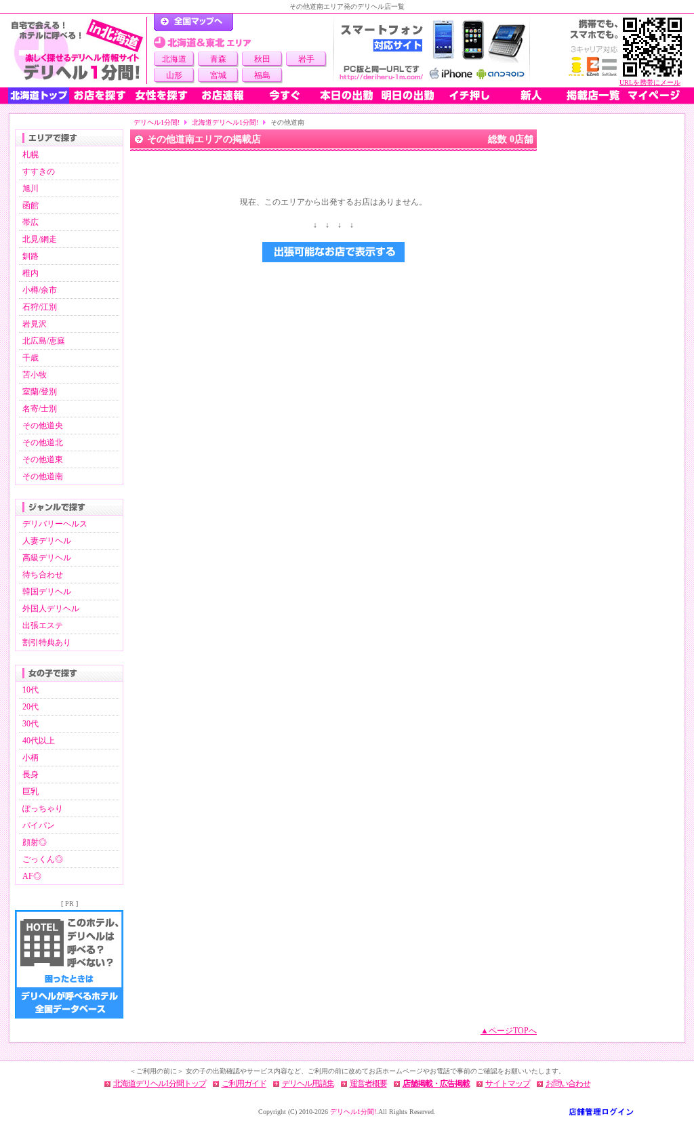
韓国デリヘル (46, 591)
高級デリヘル (46, 557)
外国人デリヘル (50, 608)
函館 (30, 205)
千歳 (30, 358)
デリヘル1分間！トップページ (193, 22)
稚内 (30, 273)
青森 (218, 59)
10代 (30, 690)
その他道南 (42, 476)
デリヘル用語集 (308, 1083)
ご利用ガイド (244, 1083)
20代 (30, 707)
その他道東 (42, 459)
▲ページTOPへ (509, 1030)
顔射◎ (34, 842)
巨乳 (30, 791)
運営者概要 (368, 1083)
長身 (30, 774)
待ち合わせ (42, 574)
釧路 (30, 256)
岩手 (306, 59)
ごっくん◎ (42, 859)
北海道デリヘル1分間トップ (159, 1083)
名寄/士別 (39, 408)
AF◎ (31, 876)
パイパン (38, 825)
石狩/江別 (39, 307)
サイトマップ (507, 1083)
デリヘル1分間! (157, 122)
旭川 (30, 188)
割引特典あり (46, 642)
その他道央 (42, 425)
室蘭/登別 (39, 391)
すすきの (38, 171)
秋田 (262, 59)
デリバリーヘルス (54, 524)
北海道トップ (38, 95)
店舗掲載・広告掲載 (436, 1083)
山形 (174, 75)
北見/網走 (39, 239)
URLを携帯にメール (649, 82)
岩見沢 (34, 324)
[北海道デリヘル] (77, 50)
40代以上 (38, 740)
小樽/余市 (39, 290)
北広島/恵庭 (43, 341)
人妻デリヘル (46, 540)
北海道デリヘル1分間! (225, 122)
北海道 (174, 59)
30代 (30, 723)
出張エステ (42, 625)
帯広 (30, 222)
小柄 (30, 757)
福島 (262, 75)
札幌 (30, 154)
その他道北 (42, 442)
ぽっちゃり (42, 808)
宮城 (218, 75)
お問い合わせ (568, 1083)
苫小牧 (34, 374)
